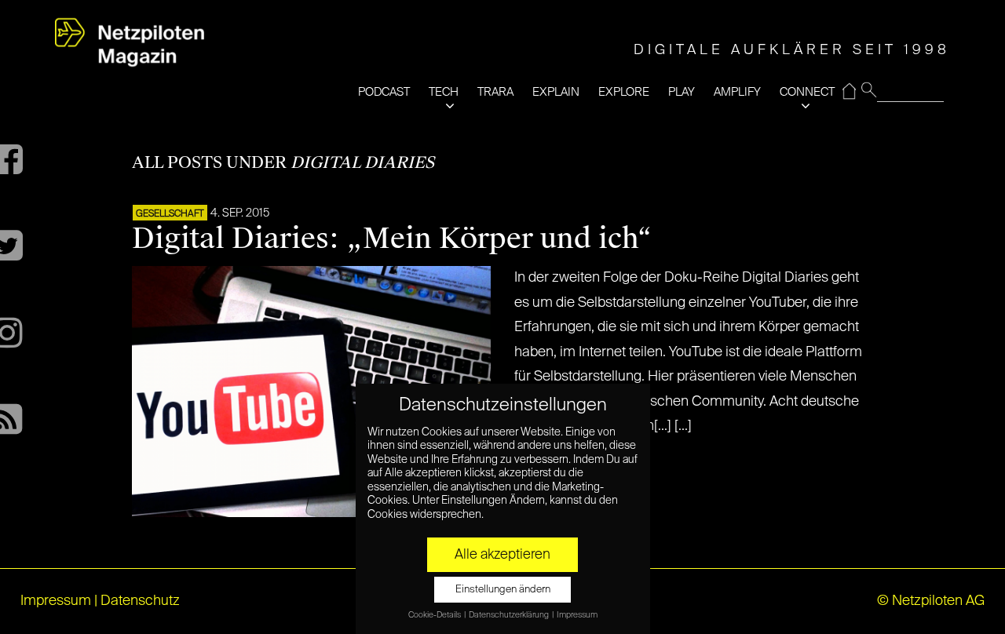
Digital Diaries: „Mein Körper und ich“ (392, 238)
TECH (444, 92)
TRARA (495, 92)
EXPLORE (623, 92)
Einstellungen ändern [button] (502, 590)
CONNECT (807, 92)
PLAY (681, 92)
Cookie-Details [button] (435, 615)
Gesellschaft (170, 214)
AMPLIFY (737, 92)
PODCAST (384, 92)
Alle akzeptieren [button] (502, 555)
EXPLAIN (555, 92)
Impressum (55, 601)
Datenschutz (140, 601)
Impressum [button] (577, 615)
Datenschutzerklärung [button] (509, 615)
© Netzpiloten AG (931, 601)
